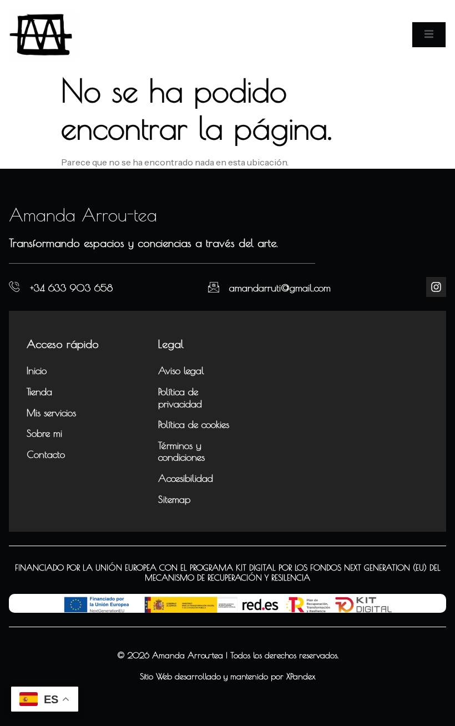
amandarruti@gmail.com (280, 288)
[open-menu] (429, 34)
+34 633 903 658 (71, 288)
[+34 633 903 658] (14, 287)
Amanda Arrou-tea (83, 214)
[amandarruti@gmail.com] (213, 287)
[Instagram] (436, 287)
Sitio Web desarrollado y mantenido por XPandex (228, 676)
